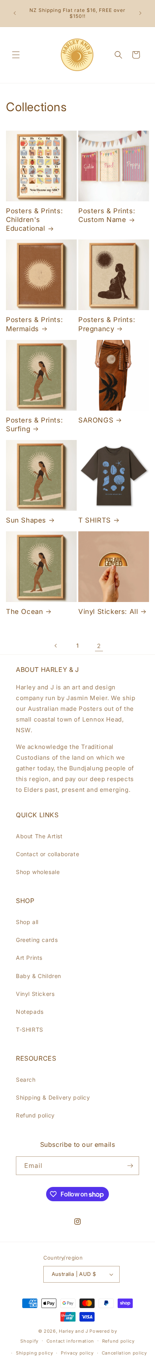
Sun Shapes (26, 520)
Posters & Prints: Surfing (34, 424)
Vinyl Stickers (35, 993)
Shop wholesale (38, 871)
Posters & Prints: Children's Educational (34, 219)
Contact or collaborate (47, 854)
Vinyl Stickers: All (108, 612)
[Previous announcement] (14, 13)
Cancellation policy (124, 1353)
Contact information (70, 1341)
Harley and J (73, 1331)
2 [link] (99, 646)
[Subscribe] (130, 1165)
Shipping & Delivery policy (53, 1097)
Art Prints (29, 957)
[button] (16, 55)
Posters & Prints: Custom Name (106, 215)
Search (26, 1079)
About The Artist (39, 836)
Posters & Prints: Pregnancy (106, 324)
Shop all (27, 921)
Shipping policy (34, 1353)
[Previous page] (56, 645)
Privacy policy (77, 1353)
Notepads (30, 1011)
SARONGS (95, 420)
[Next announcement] (140, 13)
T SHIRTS (94, 520)
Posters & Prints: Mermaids (34, 324)
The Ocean (24, 612)
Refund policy (35, 1115)
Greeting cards (37, 939)
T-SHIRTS (29, 1029)
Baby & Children (38, 976)
